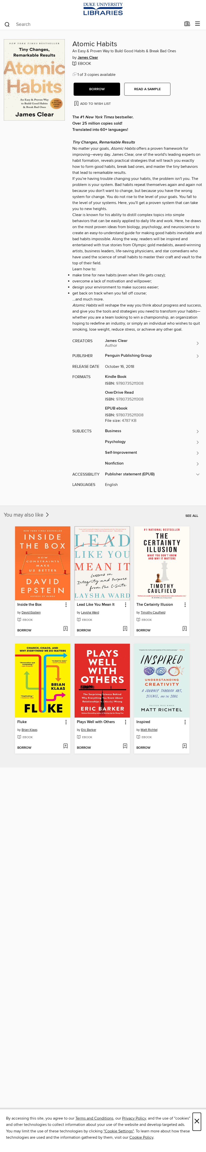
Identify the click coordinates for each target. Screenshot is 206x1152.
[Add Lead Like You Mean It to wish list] (125, 629)
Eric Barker (88, 730)
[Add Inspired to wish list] (184, 746)
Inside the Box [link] (29, 605)
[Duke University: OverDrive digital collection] (103, 9)
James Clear (88, 58)
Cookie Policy (141, 1137)
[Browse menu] (197, 24)
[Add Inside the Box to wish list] (65, 629)
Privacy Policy (134, 1118)
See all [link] (191, 516)
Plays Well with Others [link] (96, 722)
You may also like (24, 515)
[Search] (7, 24)
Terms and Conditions (94, 1118)
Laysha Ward (90, 613)
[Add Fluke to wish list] (65, 746)
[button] (97, 89)
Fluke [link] (22, 722)
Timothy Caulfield (153, 613)
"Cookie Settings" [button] (119, 1131)
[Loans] (187, 25)
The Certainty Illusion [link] (154, 605)
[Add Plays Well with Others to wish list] (125, 746)
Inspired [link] (143, 722)
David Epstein (31, 613)
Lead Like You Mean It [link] (96, 605)
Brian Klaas (29, 730)
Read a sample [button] (147, 89)
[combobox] (93, 24)
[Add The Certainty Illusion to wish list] (184, 629)
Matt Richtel (149, 730)
